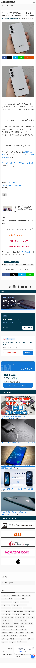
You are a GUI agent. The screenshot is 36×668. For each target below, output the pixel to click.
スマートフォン (8, 629)
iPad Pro (6, 608)
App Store (6, 602)
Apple (6, 264)
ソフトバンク (21, 629)
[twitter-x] (10, 287)
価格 (23, 635)
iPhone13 (18, 611)
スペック (19, 626)
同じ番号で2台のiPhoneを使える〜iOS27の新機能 (17, 489)
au (15, 602)
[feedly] (26, 287)
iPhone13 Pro (7, 18)
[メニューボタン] (34, 2)
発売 (4, 642)
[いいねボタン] (4, 194)
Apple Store (7, 598)
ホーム (4, 648)
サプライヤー (7, 626)
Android (16, 595)
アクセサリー (7, 620)
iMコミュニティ (27, 252)
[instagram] (14, 287)
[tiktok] (18, 287)
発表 (12, 642)
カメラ (15, 623)
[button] (4, 57)
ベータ (5, 635)
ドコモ (30, 632)
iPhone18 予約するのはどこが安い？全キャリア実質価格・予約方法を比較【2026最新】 (23, 208)
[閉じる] (33, 648)
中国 (14, 635)
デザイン (19, 632)
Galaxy (11, 264)
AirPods (5, 595)
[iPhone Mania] (8, 2)
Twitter (30, 617)
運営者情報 (9, 648)
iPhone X (17, 614)
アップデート (20, 620)
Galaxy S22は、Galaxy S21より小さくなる (18, 163)
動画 (32, 264)
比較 (22, 639)
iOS (15, 605)
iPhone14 (29, 611)
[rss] (30, 287)
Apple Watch (20, 598)
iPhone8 (28, 608)
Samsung (20, 617)
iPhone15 (6, 614)
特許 (30, 639)
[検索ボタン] (30, 2)
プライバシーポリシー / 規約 (9, 651)
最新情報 (15, 18)
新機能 (13, 639)
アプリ (5, 623)
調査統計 (21, 642)
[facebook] (6, 287)
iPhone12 (6, 611)
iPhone (17, 264)
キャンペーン (26, 623)
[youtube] (22, 287)
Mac (26, 614)
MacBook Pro (7, 617)
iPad (23, 605)
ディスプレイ (7, 632)
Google (6, 605)
